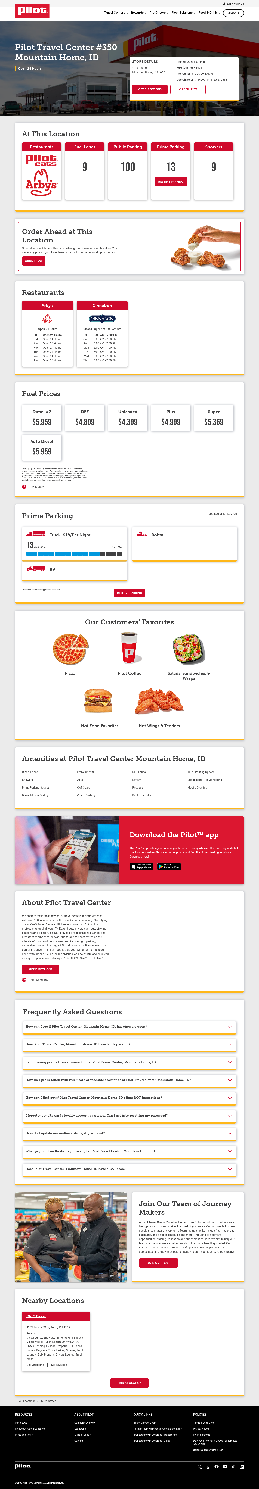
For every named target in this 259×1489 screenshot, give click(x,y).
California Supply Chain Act (208, 1449)
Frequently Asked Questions (30, 1428)
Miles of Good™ (82, 1434)
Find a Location (130, 1383)
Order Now (188, 89)
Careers (78, 1440)
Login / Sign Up (235, 3)
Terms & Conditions (203, 1422)
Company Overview (84, 1422)
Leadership (80, 1428)
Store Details (59, 1364)
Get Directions (150, 89)
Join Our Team (158, 1262)
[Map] (173, 949)
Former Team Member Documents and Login (158, 1428)
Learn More (37, 487)
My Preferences (201, 1434)
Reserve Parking (170, 181)
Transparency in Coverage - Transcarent (155, 1434)
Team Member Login (145, 1422)
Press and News (24, 1434)
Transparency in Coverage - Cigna (152, 1440)
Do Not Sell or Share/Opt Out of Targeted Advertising (215, 1442)
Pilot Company (39, 980)
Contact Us (21, 1422)
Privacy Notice (201, 1428)
